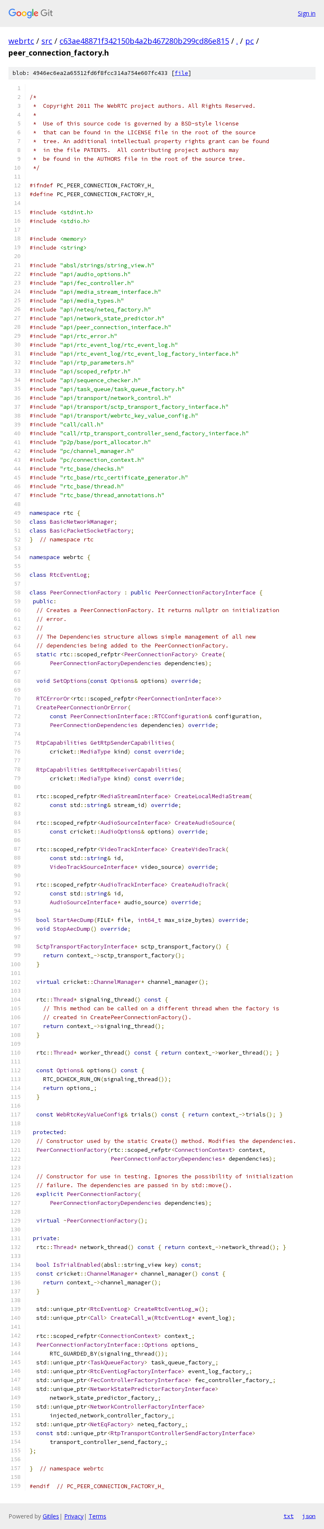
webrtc (21, 41)
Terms (97, 1516)
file (181, 73)
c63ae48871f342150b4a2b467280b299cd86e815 (144, 41)
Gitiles (51, 1516)
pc (249, 41)
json (309, 1516)
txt (289, 1516)
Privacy (74, 1516)
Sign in (307, 13)
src (46, 41)
